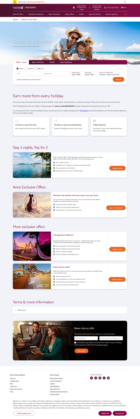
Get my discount (52, 231)
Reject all (105, 413)
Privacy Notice (54, 225)
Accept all (120, 413)
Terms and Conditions (63, 223)
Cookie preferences (23, 413)
